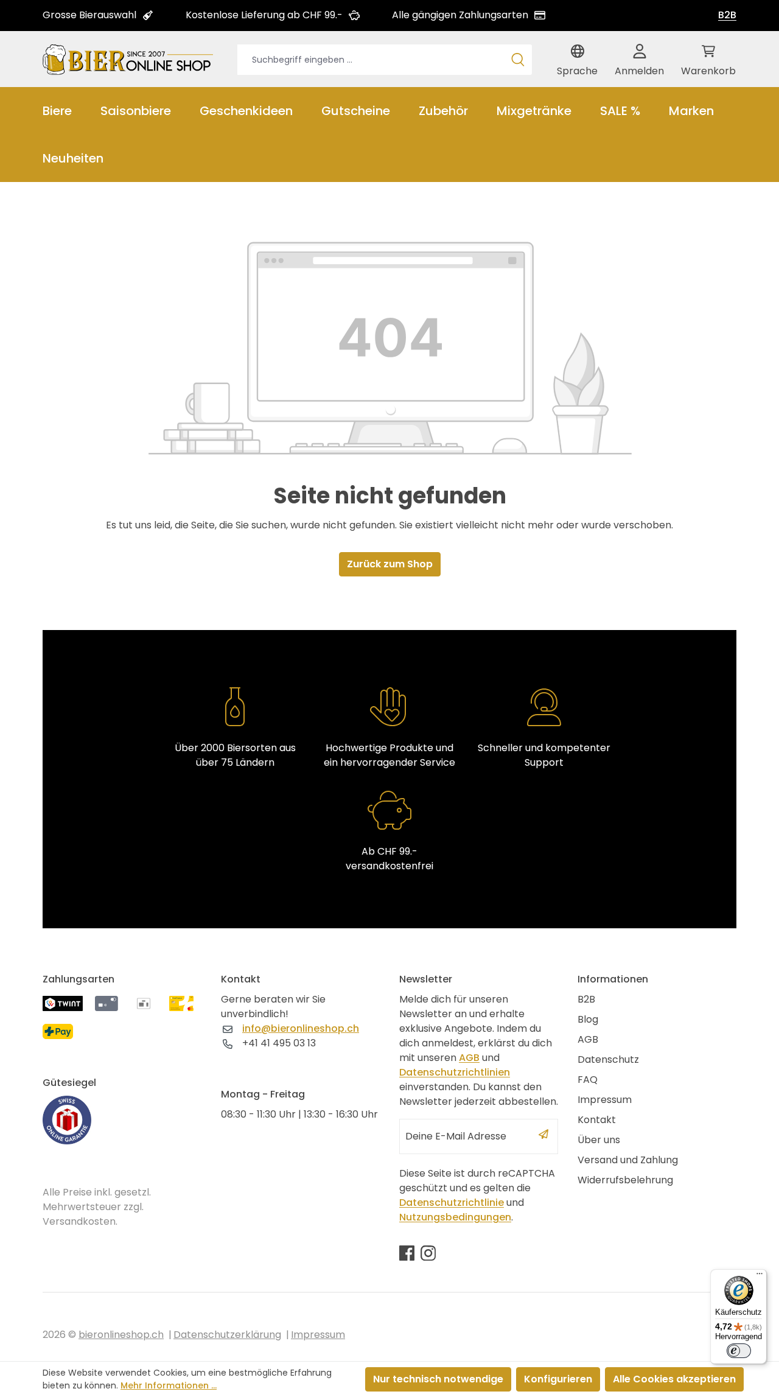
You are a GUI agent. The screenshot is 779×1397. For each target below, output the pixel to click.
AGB (469, 1058)
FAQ (588, 1080)
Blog (588, 1019)
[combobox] (370, 59)
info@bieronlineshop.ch (300, 1028)
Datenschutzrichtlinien (454, 1072)
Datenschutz (608, 1059)
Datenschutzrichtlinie (451, 1203)
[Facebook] (406, 1252)
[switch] (739, 1350)
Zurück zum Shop (390, 564)
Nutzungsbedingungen (455, 1217)
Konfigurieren (558, 1379)
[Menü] (759, 1276)
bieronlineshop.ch (121, 1335)
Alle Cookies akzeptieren (674, 1379)
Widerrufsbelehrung (625, 1180)
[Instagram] (428, 1252)
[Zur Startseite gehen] (128, 59)
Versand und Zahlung (628, 1160)
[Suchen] (518, 59)
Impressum (605, 1100)
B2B (727, 15)
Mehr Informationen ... (169, 1385)
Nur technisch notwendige (438, 1379)
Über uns (599, 1140)
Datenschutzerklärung (227, 1335)
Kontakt (597, 1120)
